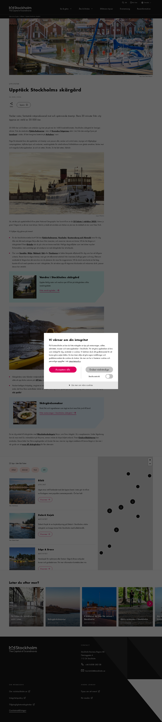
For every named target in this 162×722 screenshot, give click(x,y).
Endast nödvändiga (99, 369)
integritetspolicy (75, 361)
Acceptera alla (62, 369)
